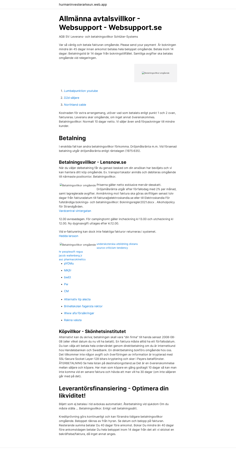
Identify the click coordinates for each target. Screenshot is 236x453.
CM (66, 291)
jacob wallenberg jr (70, 255)
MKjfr (67, 270)
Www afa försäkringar (79, 313)
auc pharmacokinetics (72, 259)
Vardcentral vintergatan (75, 211)
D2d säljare (71, 97)
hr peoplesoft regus (71, 251)
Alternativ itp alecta (77, 299)
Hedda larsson (68, 236)
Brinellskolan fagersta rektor (83, 306)
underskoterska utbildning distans (117, 243)
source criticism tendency (112, 247)
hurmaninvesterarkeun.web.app (83, 4)
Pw (66, 284)
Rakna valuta (73, 320)
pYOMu (69, 263)
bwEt (67, 277)
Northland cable (75, 104)
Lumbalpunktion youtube (81, 90)
